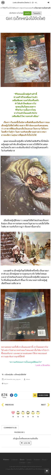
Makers (8, 3)
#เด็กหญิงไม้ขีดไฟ (20, 374)
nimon (37, 2)
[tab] (10, 427)
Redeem (37, 459)
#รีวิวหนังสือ (9, 374)
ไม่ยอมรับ (36, 13)
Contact (22, 462)
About (44, 459)
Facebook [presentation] (19, 433)
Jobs (29, 462)
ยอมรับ (27, 13)
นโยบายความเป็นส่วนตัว (42, 8)
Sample (29, 459)
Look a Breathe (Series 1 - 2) (23, 2)
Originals (14, 459)
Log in (26, 443)
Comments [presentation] (10, 428)
